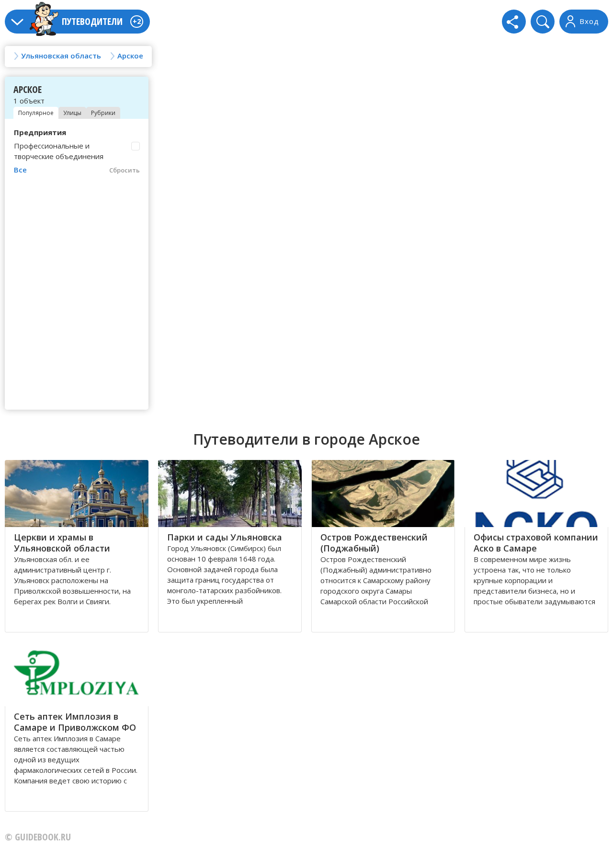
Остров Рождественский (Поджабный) (374, 542)
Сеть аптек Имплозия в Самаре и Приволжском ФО (75, 722)
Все (20, 169)
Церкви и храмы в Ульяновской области (62, 542)
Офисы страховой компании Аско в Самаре (536, 542)
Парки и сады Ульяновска (224, 537)
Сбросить (124, 170)
